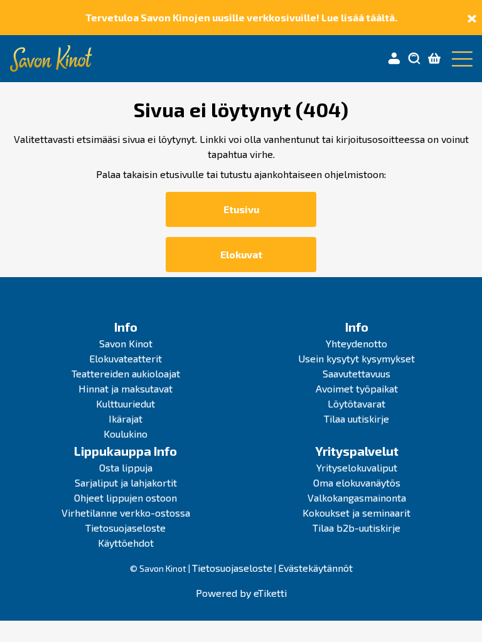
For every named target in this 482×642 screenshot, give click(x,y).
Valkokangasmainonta (357, 497)
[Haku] (414, 59)
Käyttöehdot (126, 543)
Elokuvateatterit (125, 358)
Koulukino (125, 433)
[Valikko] (459, 58)
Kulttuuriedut (125, 403)
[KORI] (434, 59)
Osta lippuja (126, 467)
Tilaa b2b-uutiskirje (356, 528)
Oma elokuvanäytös (356, 482)
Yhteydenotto (356, 343)
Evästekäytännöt (315, 568)
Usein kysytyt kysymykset (356, 358)
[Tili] (394, 59)
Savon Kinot (126, 343)
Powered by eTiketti (241, 593)
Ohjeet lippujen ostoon (125, 497)
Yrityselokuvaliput (356, 467)
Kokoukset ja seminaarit (356, 512)
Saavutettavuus (356, 373)
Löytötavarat (356, 403)
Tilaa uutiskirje (356, 418)
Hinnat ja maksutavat (125, 388)
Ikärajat (125, 418)
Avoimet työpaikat (357, 388)
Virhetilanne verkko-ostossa (126, 512)
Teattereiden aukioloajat (126, 373)
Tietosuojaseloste (125, 528)
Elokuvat (241, 254)
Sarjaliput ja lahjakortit (126, 482)
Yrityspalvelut (357, 450)
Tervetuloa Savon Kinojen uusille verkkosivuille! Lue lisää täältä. (241, 17)
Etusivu (241, 209)
